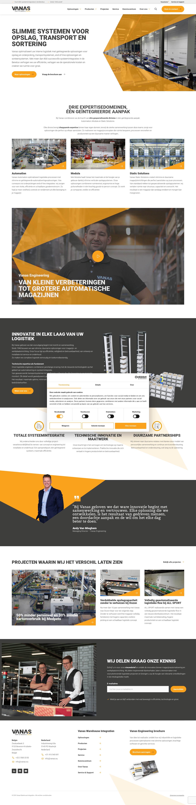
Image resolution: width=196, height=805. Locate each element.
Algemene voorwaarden (177, 795)
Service (115, 9)
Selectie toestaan (98, 426)
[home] (21, 9)
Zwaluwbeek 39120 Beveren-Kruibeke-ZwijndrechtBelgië (22, 746)
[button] (74, 9)
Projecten (104, 9)
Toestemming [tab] (64, 385)
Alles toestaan (130, 426)
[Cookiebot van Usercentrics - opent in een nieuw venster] (137, 377)
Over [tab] (132, 385)
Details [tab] (98, 385)
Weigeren (65, 426)
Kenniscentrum (129, 9)
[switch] (85, 416)
